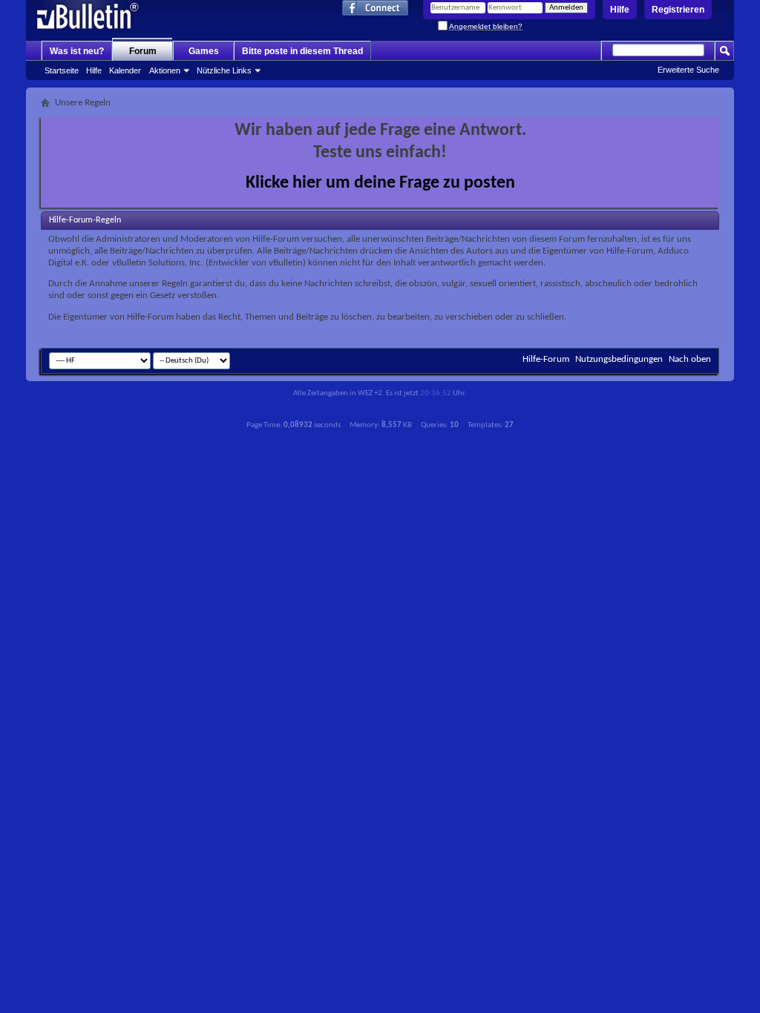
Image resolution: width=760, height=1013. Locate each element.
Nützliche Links (224, 70)
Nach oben (690, 359)
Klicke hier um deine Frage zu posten (380, 183)
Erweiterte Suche (688, 69)
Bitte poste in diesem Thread (302, 51)
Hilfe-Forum (545, 359)
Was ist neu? (77, 51)
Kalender (125, 70)
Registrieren (678, 9)
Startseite (62, 70)
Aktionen (164, 70)
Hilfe (619, 9)
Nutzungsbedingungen (619, 359)
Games (204, 51)
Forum (143, 51)
